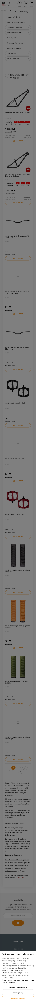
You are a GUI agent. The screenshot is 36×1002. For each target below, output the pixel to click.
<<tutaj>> (5, 970)
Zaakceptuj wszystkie (18, 998)
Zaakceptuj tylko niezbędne (18, 987)
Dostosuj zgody (18, 993)
